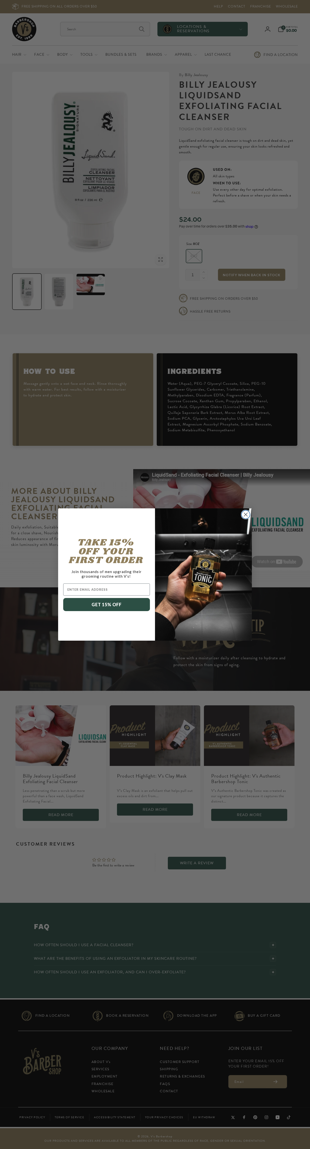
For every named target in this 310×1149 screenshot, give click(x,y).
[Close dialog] (245, 514)
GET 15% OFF (107, 604)
